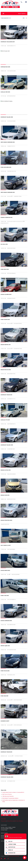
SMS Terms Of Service (18, 821)
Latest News (3, 818)
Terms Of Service (10, 821)
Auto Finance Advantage (14, 856)
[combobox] (6, 18)
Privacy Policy (3, 821)
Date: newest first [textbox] (5, 18)
